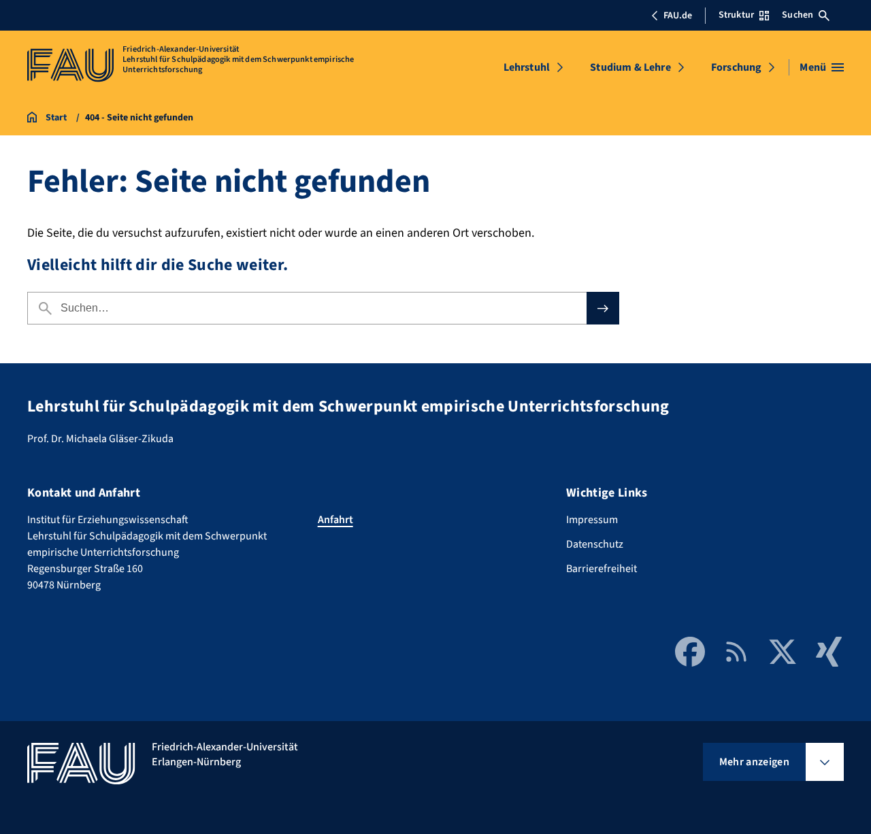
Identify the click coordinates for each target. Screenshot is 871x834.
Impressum (592, 519)
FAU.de (677, 15)
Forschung (736, 67)
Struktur (736, 15)
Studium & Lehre (630, 67)
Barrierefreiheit (601, 568)
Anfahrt (335, 519)
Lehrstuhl (527, 67)
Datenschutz (594, 544)
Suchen (797, 15)
